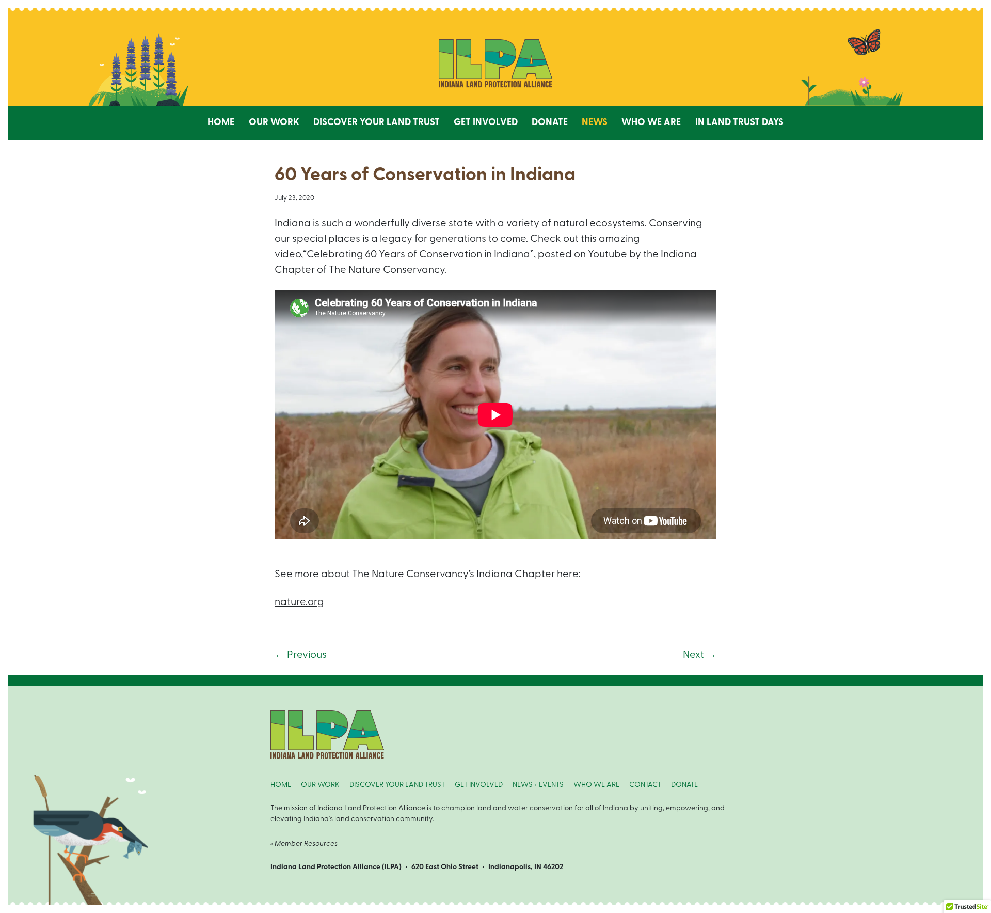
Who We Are (651, 123)
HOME (280, 785)
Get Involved (486, 123)
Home (220, 123)
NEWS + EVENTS (538, 785)
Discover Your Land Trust (376, 123)
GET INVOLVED (479, 785)
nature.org (299, 602)
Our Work (274, 123)
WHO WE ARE (596, 785)
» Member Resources (304, 844)
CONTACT (645, 785)
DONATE (684, 785)
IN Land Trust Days (739, 123)
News (595, 123)
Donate (550, 123)
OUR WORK (320, 785)
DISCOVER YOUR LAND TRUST (397, 785)
